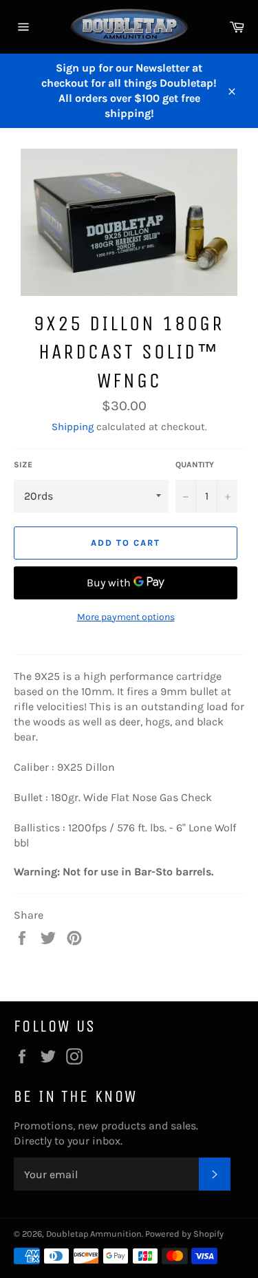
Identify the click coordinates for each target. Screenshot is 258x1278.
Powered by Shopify (184, 1233)
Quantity (194, 464)
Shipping (73, 426)
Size (23, 464)
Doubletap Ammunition (94, 1233)
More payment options (126, 617)
